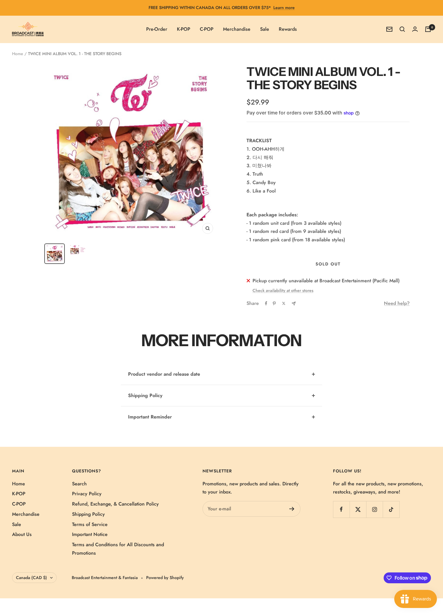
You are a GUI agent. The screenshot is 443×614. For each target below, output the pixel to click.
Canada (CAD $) (31, 578)
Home (17, 54)
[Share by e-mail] (294, 303)
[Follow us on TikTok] (391, 509)
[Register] (291, 509)
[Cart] (428, 29)
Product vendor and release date (164, 374)
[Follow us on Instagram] (374, 509)
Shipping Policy (145, 395)
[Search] (402, 29)
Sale (264, 29)
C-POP (206, 29)
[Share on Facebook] (266, 303)
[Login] (415, 29)
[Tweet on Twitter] (283, 303)
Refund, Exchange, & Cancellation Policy (115, 503)
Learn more (284, 8)
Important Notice (90, 534)
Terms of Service (90, 524)
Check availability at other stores (283, 290)
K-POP (183, 29)
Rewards (288, 29)
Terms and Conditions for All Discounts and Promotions (118, 548)
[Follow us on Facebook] (341, 509)
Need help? (397, 303)
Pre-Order (156, 29)
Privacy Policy (87, 493)
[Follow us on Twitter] (358, 509)
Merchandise (236, 29)
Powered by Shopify (165, 578)
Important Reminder (150, 416)
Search (79, 483)
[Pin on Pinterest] (274, 303)
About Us (22, 534)
